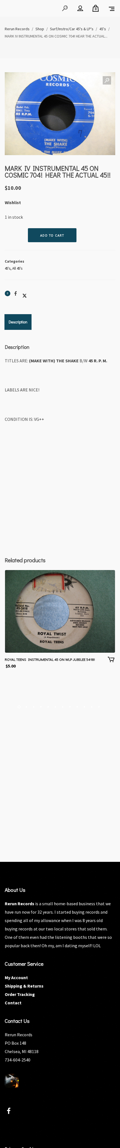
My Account (16, 977)
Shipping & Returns (24, 986)
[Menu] (111, 8)
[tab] (18, 322)
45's (7, 268)
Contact (13, 1002)
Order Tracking (20, 994)
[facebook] (12, 1111)
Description (18, 322)
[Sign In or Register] (80, 8)
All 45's (17, 268)
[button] (107, 80)
